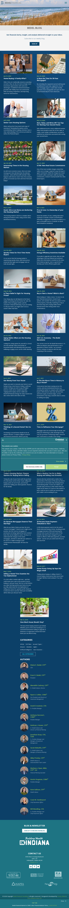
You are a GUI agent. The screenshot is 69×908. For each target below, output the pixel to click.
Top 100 (34, 903)
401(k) (22, 644)
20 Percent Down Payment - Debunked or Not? (47, 523)
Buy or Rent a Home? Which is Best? (50, 293)
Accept (56, 466)
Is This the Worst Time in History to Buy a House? (50, 381)
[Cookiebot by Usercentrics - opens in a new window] (56, 440)
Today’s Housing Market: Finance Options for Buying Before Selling (16, 474)
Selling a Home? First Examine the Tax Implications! (16, 575)
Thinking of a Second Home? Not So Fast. (17, 428)
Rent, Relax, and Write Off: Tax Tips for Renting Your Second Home (50, 124)
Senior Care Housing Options (14, 123)
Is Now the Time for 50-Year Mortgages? (47, 79)
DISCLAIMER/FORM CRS (35, 898)
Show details (60, 461)
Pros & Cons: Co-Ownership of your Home (50, 211)
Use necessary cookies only (34, 466)
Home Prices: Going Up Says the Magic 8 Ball (49, 569)
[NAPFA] (18, 884)
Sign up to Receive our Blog (34, 831)
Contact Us (33, 862)
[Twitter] (38, 866)
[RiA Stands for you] (58, 875)
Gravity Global (61, 896)
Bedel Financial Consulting (20, 896)
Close (62, 901)
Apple (35, 647)
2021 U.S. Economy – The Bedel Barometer (48, 339)
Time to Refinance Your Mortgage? (50, 427)
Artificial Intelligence (26, 649)
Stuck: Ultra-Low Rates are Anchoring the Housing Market (18, 211)
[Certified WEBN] (13, 875)
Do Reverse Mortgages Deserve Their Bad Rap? (18, 523)
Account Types (37, 644)
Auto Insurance (37, 649)
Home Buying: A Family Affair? (15, 78)
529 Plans (28, 644)
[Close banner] (66, 440)
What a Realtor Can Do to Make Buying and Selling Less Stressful (49, 474)
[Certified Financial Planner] (37, 875)
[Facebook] (34, 866)
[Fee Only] (51, 884)
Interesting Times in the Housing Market (16, 166)
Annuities (29, 647)
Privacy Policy (26, 455)
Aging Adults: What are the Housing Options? (17, 339)
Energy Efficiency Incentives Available (51, 253)
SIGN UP (34, 44)
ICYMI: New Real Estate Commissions (51, 165)
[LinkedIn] (30, 866)
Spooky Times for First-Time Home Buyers (17, 254)
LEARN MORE (53, 905)
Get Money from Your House (14, 380)
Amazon (22, 647)
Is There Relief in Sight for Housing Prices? (17, 294)
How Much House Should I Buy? (32, 622)
